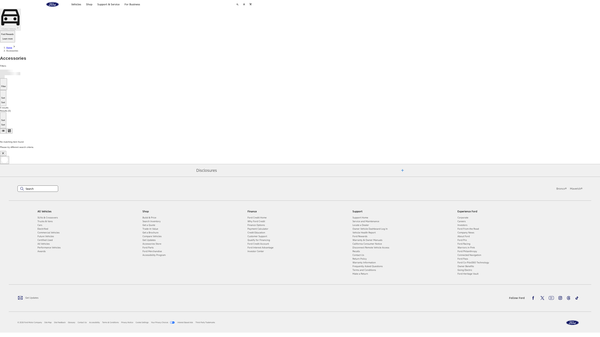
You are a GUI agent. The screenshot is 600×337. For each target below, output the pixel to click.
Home (9, 47)
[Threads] (568, 298)
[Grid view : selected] (9, 131)
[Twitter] (542, 298)
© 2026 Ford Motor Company (30, 322)
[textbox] (37, 189)
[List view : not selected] (3, 131)
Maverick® (576, 188)
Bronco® (561, 188)
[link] (48, 322)
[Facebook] (534, 298)
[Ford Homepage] (572, 322)
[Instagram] (560, 298)
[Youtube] (551, 298)
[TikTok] (577, 298)
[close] (3, 153)
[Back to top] (4, 160)
